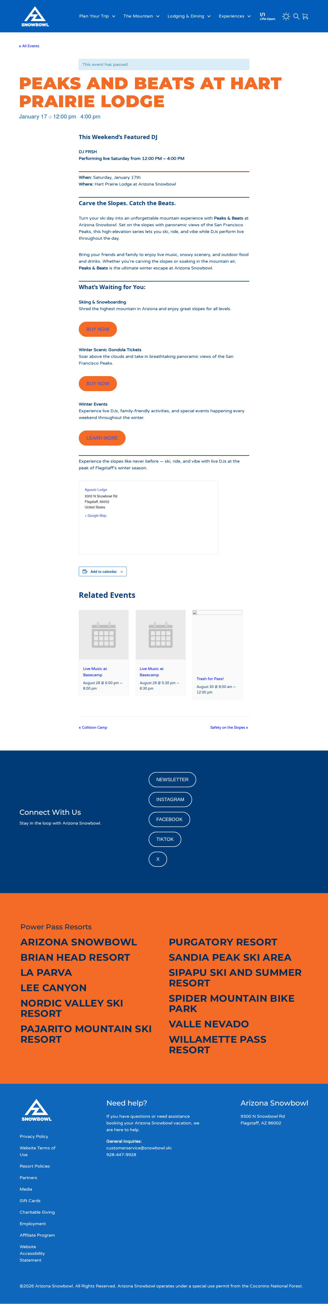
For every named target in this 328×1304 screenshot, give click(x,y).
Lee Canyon (53, 988)
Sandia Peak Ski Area (230, 957)
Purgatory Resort (223, 942)
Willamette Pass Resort (218, 1044)
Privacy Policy (34, 1136)
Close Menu (318, 42)
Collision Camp (93, 727)
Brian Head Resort (75, 957)
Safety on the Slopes (229, 727)
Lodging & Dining (186, 16)
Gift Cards (30, 1200)
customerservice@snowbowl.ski (138, 1148)
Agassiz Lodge (96, 489)
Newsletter (172, 779)
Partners (28, 1177)
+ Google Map (95, 515)
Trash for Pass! (210, 678)
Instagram (170, 799)
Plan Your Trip (94, 16)
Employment (33, 1223)
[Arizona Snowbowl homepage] (43, 16)
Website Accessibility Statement (32, 1253)
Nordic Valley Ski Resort (71, 1008)
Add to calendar (104, 571)
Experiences (231, 16)
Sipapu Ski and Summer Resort (235, 977)
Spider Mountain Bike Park (232, 1003)
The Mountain (138, 16)
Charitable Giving (37, 1212)
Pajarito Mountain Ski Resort (86, 1034)
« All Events (29, 46)
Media (26, 1189)
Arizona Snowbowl (78, 942)
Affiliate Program (37, 1235)
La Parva (46, 972)
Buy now (97, 329)
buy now (97, 383)
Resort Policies (35, 1166)
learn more (102, 438)
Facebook (169, 819)
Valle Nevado (209, 1024)
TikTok (165, 839)
